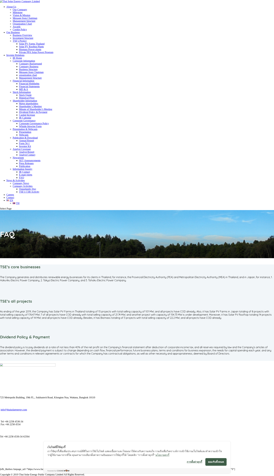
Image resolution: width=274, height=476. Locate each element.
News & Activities (15, 180)
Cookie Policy (20, 29)
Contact (10, 197)
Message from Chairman (25, 18)
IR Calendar (25, 117)
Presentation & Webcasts (25, 129)
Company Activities (23, 186)
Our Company (20, 9)
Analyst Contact (27, 154)
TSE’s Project (19, 41)
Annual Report (26, 140)
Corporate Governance (24, 120)
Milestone (18, 12)
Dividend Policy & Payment (33, 112)
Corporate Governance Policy (34, 123)
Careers (10, 194)
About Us (11, 6)
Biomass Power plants (30, 49)
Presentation (25, 132)
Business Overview (22, 35)
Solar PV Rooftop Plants (31, 46)
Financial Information (23, 80)
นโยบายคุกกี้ (162, 455)
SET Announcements (29, 160)
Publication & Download (25, 137)
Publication (24, 166)
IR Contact (24, 172)
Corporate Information (24, 60)
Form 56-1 (24, 143)
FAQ (21, 177)
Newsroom (18, 157)
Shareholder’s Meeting (30, 106)
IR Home (17, 58)
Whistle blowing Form (30, 126)
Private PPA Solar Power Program (36, 52)
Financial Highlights (29, 83)
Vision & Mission (21, 15)
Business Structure (28, 69)
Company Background (30, 63)
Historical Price (26, 97)
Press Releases (26, 163)
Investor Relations (15, 55)
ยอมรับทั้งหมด (216, 461)
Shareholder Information (25, 100)
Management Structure (24, 21)
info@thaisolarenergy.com (14, 409)
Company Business (28, 66)
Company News (21, 183)
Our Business (13, 32)
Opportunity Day (27, 189)
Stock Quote (25, 95)
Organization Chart (22, 23)
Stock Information (22, 92)
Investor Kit (25, 146)
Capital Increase (27, 115)
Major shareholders (28, 103)
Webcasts (23, 135)
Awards (16, 26)
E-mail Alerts (25, 174)
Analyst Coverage (22, 149)
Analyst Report (26, 152)
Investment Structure (23, 38)
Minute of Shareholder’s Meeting (35, 109)
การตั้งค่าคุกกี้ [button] (194, 461)
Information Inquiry (22, 169)
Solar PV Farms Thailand (32, 43)
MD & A (23, 89)
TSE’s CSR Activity (29, 191)
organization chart (28, 75)
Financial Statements (29, 86)
